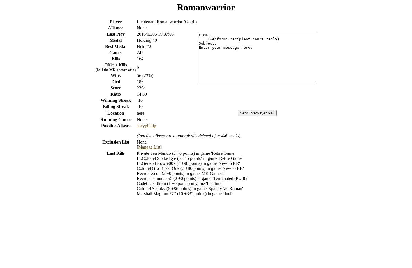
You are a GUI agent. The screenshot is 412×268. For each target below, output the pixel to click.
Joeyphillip (146, 125)
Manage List (149, 147)
